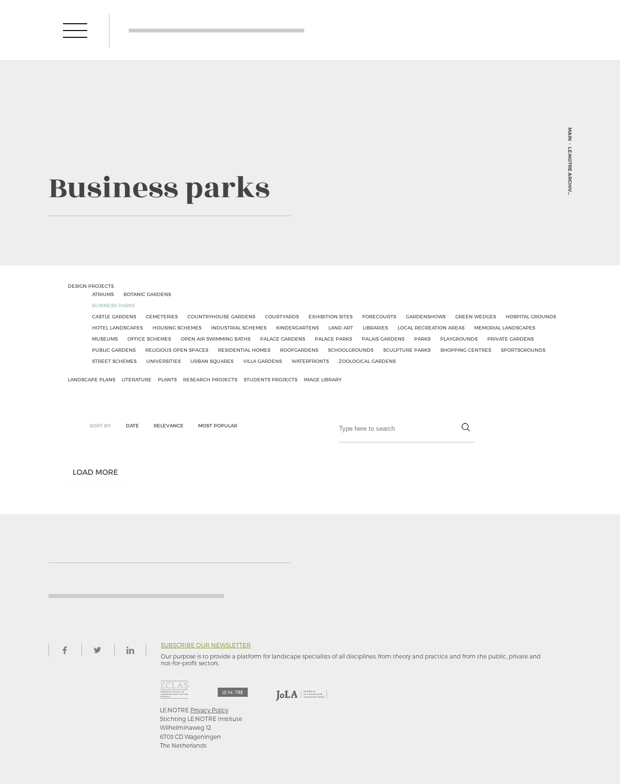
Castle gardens (114, 316)
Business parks (113, 305)
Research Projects (210, 379)
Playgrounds (459, 339)
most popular (217, 425)
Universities (163, 361)
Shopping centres (465, 350)
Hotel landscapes (117, 327)
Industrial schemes (238, 327)
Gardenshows (426, 316)
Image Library (322, 379)
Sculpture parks (407, 350)
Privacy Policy (209, 709)
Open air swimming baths (215, 339)
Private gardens (510, 339)
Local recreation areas (431, 327)
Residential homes (244, 350)
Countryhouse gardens (221, 316)
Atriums (103, 294)
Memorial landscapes (504, 327)
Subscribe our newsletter (206, 645)
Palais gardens (383, 339)
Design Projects (91, 286)
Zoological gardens (367, 361)
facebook (64, 650)
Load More (95, 472)
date (132, 425)
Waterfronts (310, 361)
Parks (422, 339)
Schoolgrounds (350, 350)
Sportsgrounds (523, 350)
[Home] (216, 30)
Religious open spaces (176, 350)
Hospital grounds (531, 316)
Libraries (375, 327)
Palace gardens (282, 339)
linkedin (130, 650)
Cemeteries (162, 316)
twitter (97, 650)
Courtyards (282, 316)
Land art (340, 327)
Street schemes (114, 361)
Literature (137, 379)
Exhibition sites (331, 316)
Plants (167, 379)
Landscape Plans (91, 379)
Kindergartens (297, 327)
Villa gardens (262, 361)
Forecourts (379, 316)
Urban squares (211, 361)
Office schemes (149, 339)
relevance (169, 425)
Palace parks (333, 339)
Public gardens (114, 350)
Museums (105, 339)
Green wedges (475, 316)
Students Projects (270, 379)
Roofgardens (299, 350)
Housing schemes (177, 327)
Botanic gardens (147, 294)
